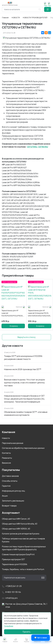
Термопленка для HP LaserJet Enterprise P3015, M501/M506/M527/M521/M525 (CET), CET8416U (39, 313)
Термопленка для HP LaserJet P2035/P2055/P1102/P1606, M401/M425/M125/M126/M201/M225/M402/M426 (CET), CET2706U (13, 313)
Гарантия (6, 486)
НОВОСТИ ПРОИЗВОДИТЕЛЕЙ (35, 17)
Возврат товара (9, 505)
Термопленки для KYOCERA (14, 564)
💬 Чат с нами (40, 637)
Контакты (6, 453)
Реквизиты (7, 458)
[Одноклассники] (46, 32)
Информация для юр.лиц (13, 490)
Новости (6, 438)
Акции (5, 495)
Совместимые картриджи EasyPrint (18, 554)
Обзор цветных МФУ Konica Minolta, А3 (19, 523)
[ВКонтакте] (42, 32)
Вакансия (6, 463)
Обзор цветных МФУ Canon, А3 (16, 518)
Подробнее (8, 626)
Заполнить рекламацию (13, 500)
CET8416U (43, 146)
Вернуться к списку (26, 337)
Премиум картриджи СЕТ (13, 559)
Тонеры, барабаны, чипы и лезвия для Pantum (23, 569)
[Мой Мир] (49, 32)
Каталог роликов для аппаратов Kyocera (20, 533)
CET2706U (32, 146)
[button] (47, 9)
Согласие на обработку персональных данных (23, 448)
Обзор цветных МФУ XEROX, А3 (16, 528)
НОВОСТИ (16, 17)
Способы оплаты (9, 481)
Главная (5, 17)
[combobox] (22, 9)
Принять (26, 631)
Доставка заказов (10, 476)
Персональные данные (12, 443)
